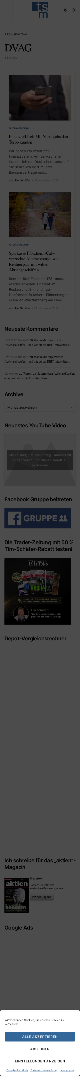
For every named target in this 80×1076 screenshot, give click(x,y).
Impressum (67, 1070)
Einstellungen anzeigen (40, 1061)
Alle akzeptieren (40, 1037)
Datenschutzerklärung (44, 1070)
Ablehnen (40, 1049)
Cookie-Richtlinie (17, 1070)
